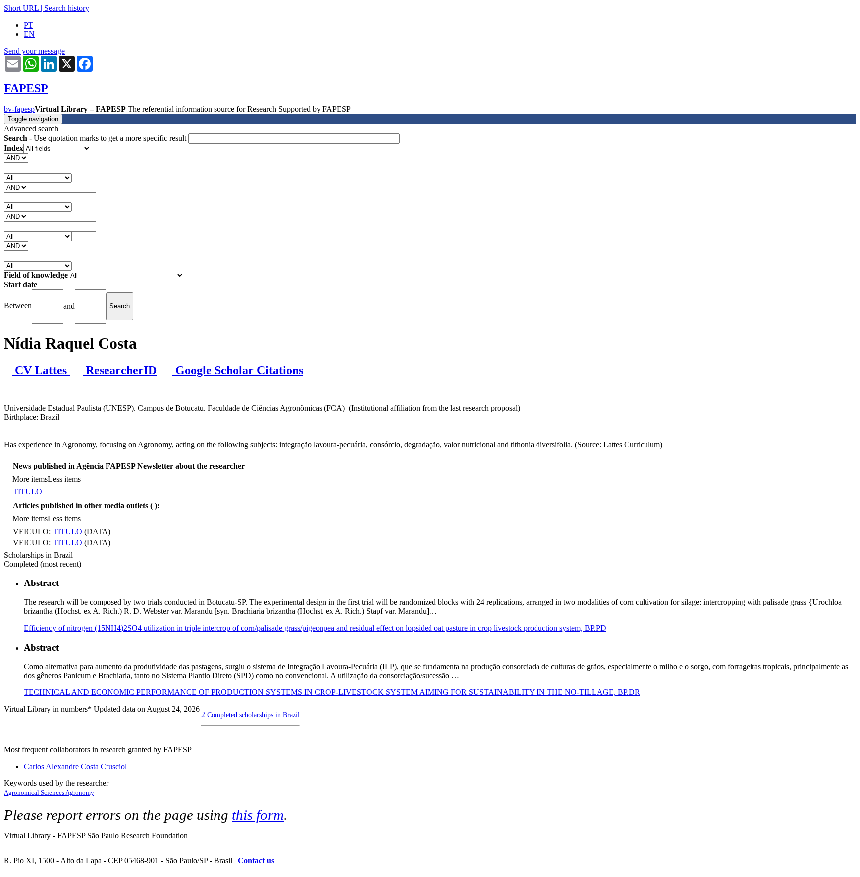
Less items (64, 479)
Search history (66, 8)
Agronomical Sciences (34, 792)
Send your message (34, 51)
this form (258, 815)
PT (28, 25)
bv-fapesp (19, 109)
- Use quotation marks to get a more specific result (96, 138)
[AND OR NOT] (16, 157)
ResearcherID (120, 370)
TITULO (27, 491)
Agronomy (79, 792)
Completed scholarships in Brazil (253, 715)
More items (30, 479)
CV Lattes (41, 370)
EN (29, 34)
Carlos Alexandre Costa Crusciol (75, 766)
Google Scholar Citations (237, 370)
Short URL (21, 8)
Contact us (256, 860)
